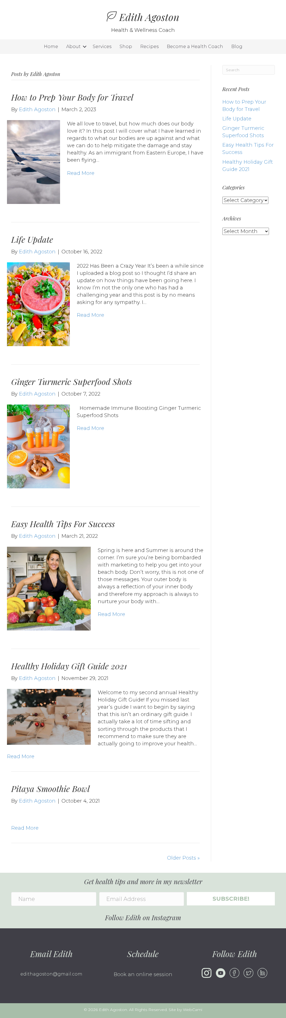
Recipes (149, 46)
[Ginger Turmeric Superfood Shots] (38, 446)
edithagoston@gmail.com (51, 974)
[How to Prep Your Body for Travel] (33, 162)
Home (51, 46)
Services (102, 46)
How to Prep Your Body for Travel (72, 97)
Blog (236, 46)
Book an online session (143, 974)
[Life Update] (38, 304)
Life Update (32, 239)
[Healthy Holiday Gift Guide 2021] (49, 716)
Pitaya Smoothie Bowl (50, 788)
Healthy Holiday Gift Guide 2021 (69, 666)
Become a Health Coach (195, 46)
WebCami (192, 1009)
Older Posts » (183, 858)
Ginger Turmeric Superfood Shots (71, 381)
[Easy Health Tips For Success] (49, 588)
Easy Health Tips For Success (63, 523)
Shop (126, 46)
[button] (85, 46)
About (73, 46)
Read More (80, 173)
